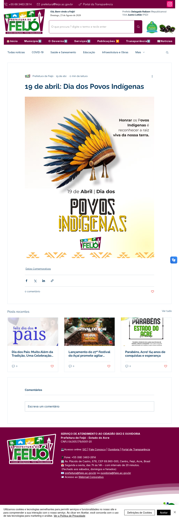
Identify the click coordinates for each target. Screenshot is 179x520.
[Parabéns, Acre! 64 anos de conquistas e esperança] (146, 332)
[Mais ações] (152, 76)
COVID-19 (38, 52)
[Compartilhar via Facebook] (26, 280)
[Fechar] (175, 512)
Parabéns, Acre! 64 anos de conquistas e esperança (145, 353)
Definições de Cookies (139, 512)
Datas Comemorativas (38, 268)
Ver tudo (167, 311)
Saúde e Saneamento (63, 52)
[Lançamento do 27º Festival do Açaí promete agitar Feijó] (89, 332)
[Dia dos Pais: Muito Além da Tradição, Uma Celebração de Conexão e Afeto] (33, 332)
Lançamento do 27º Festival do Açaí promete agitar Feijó (89, 353)
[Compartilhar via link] (52, 280)
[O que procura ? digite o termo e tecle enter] (138, 26)
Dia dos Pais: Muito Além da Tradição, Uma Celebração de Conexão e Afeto (32, 353)
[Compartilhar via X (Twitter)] (35, 280)
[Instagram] (170, 4)
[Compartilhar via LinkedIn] (43, 280)
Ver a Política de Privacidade (69, 515)
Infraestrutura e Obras (115, 52)
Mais (138, 52)
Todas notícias (16, 52)
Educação (89, 52)
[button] (33, 41)
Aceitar (164, 512)
